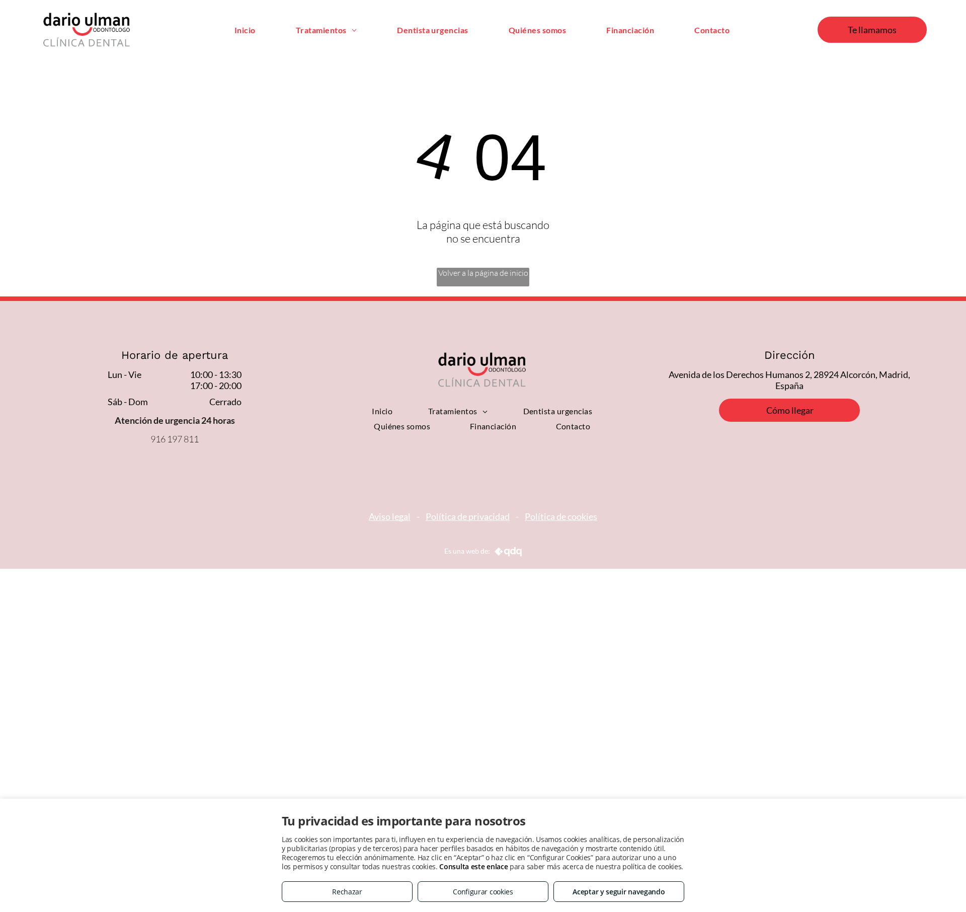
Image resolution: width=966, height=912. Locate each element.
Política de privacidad (468, 516)
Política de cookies (561, 516)
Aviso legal (390, 516)
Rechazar (347, 891)
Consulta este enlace (473, 866)
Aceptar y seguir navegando (619, 891)
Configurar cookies (483, 891)
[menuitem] (245, 29)
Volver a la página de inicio (483, 273)
